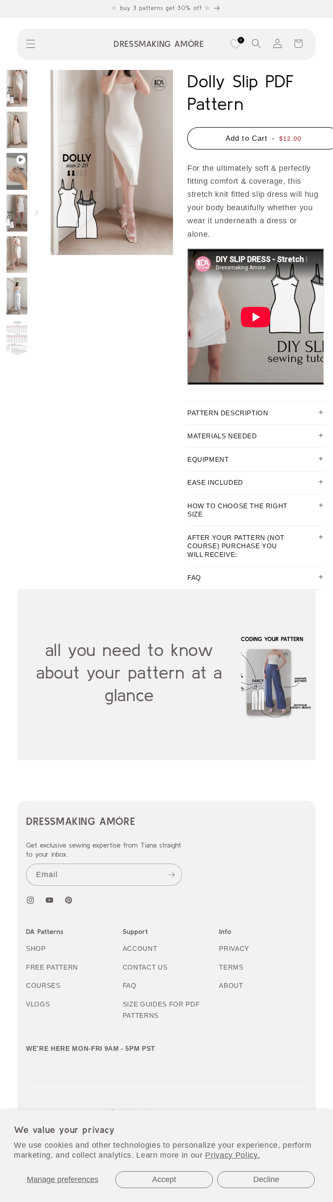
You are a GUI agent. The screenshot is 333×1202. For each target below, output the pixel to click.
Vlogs (38, 1004)
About (231, 985)
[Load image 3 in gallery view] (17, 213)
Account (140, 948)
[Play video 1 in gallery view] (17, 171)
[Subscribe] (171, 875)
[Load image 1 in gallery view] (17, 88)
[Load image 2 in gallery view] (17, 130)
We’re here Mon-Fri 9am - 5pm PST (90, 1048)
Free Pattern (52, 967)
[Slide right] (36, 212)
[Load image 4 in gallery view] (17, 254)
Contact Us (145, 967)
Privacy (234, 948)
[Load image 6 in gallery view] (17, 337)
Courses (43, 985)
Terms (231, 967)
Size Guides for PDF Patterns (161, 1010)
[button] (30, 43)
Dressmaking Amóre (80, 821)
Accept (164, 1179)
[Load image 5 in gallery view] (17, 296)
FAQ (130, 985)
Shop (36, 948)
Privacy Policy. (232, 1155)
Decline (266, 1179)
